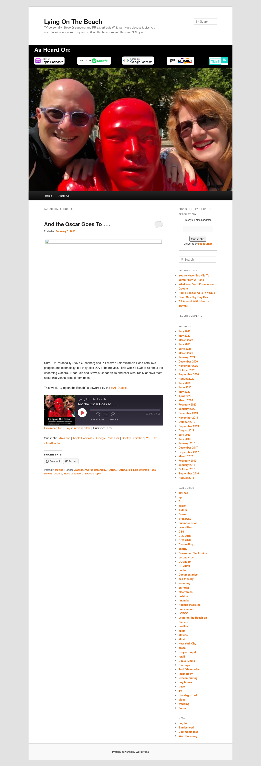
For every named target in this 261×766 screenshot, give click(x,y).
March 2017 (186, 456)
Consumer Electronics (193, 553)
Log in (183, 723)
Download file (53, 428)
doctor (183, 570)
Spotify (126, 438)
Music (182, 639)
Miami (182, 630)
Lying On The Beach (73, 21)
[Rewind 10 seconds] (98, 414)
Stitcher (138, 438)
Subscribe (97, 419)
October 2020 (187, 370)
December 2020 (188, 361)
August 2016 (186, 478)
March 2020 (186, 400)
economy (184, 583)
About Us (64, 196)
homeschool (186, 609)
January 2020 (187, 409)
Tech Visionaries (189, 669)
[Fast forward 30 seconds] (113, 414)
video (182, 699)
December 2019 (188, 413)
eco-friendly (186, 579)
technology (186, 673)
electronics (185, 592)
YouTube (152, 438)
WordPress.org (188, 736)
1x (105, 414)
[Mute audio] (92, 414)
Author (183, 510)
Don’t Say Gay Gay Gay (193, 297)
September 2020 (189, 374)
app (181, 497)
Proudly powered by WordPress (130, 752)
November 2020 (188, 366)
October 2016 (187, 469)
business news (188, 523)
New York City (187, 643)
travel (182, 686)
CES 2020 (185, 540)
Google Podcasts (107, 438)
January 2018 (187, 443)
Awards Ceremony (95, 470)
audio (182, 505)
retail (182, 656)
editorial (184, 587)
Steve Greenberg (73, 473)
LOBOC (183, 613)
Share (113, 419)
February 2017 (187, 460)
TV (180, 691)
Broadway (185, 519)
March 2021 (186, 353)
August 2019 (186, 430)
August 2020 (186, 378)
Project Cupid (187, 652)
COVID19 (184, 566)
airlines (183, 493)
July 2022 (184, 331)
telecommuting (188, 678)
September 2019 (189, 426)
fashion (183, 596)
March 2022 (186, 340)
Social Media (187, 661)
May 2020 (184, 392)
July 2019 (184, 435)
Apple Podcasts (83, 438)
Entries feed (186, 727)
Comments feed (188, 732)
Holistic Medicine (189, 605)
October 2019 (187, 422)
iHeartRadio (52, 443)
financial (184, 600)
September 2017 (189, 452)
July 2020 (184, 383)
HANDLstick (119, 387)
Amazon (64, 438)
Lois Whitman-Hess (144, 470)
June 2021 (185, 348)
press (182, 648)
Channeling (186, 544)
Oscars (58, 473)
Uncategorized (188, 695)
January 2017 (187, 465)
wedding (184, 704)
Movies (59, 470)
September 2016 (189, 473)
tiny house (185, 682)
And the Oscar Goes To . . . (77, 224)
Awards (78, 470)
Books (183, 514)
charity (183, 548)
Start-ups (184, 665)
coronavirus (186, 557)
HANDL (111, 470)
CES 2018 (185, 536)
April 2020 (185, 396)
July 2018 (184, 439)
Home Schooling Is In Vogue (197, 293)
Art (180, 501)
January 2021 (187, 357)
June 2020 (185, 387)
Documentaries (188, 574)
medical (184, 626)
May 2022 (184, 335)
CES (181, 531)
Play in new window (77, 428)
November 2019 (188, 417)
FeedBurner (205, 243)
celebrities (185, 527)
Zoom (182, 708)
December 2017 (188, 447)
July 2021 (184, 344)
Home (48, 196)
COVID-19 (185, 562)
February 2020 (187, 404)
